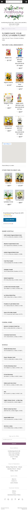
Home (3, 28)
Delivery (14, 491)
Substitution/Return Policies (14, 494)
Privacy (14, 493)
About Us (14, 479)
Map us (14, 458)
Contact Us (14, 480)
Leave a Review (14, 482)
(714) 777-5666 (14, 25)
